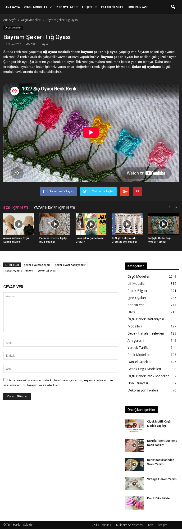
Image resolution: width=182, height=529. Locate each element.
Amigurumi (135, 340)
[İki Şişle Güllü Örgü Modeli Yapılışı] (163, 224)
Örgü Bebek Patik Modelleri (148, 376)
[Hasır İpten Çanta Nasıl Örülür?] (91, 224)
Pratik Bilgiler (112, 7)
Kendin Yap (136, 305)
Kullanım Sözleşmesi (129, 525)
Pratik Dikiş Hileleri (159, 498)
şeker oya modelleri (37, 265)
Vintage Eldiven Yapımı (162, 479)
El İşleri (88, 7)
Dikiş (131, 312)
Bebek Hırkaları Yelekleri (145, 333)
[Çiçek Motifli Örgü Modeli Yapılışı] (134, 426)
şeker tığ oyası (47, 270)
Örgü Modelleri (36, 7)
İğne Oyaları (65, 7)
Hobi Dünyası (138, 7)
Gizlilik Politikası (101, 525)
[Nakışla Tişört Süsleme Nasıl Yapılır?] (134, 445)
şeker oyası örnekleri (19, 270)
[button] (173, 7)
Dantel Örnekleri (139, 361)
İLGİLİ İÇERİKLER (15, 208)
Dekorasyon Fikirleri (142, 390)
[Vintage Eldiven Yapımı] (134, 483)
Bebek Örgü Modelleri (144, 369)
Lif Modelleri (136, 283)
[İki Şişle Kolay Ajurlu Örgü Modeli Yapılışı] (127, 224)
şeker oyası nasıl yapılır (70, 265)
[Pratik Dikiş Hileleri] (134, 503)
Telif (150, 525)
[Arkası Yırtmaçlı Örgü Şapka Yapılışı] (18, 224)
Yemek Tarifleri (138, 347)
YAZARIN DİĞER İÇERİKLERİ (54, 208)
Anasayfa (12, 7)
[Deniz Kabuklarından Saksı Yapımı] (134, 464)
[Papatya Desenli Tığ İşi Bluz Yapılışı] (54, 224)
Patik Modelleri (138, 354)
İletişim (162, 525)
